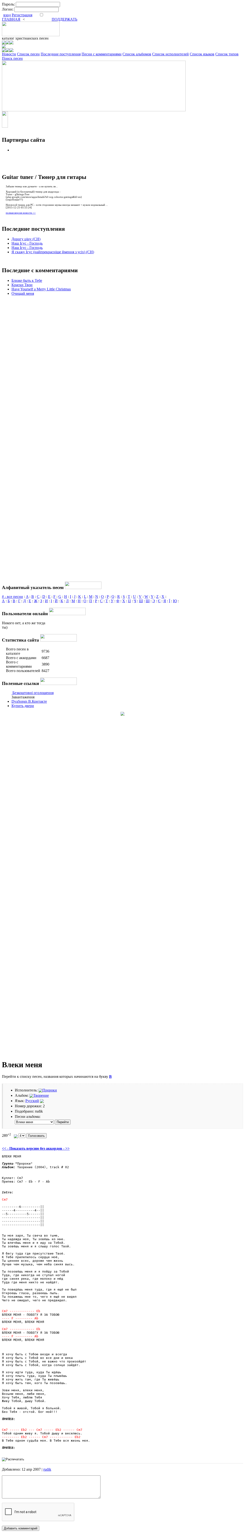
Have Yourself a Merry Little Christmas (41, 289)
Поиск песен (12, 58)
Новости (9, 54)
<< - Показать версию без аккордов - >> (36, 1148)
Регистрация (22, 15)
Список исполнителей (170, 54)
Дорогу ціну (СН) (25, 239)
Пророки (49, 1090)
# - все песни (12, 597)
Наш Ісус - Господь (27, 243)
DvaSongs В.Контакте (29, 701)
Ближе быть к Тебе (26, 280)
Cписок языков (202, 54)
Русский (32, 1101)
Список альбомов (136, 54)
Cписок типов (227, 54)
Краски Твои (22, 285)
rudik (47, 1469)
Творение (41, 1095)
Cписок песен (28, 54)
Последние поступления (61, 54)
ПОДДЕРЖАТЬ (64, 19)
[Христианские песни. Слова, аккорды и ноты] (31, 35)
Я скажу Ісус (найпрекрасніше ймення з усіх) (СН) (52, 252)
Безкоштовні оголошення (33, 693)
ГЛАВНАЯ (11, 19)
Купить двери (22, 706)
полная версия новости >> (21, 213)
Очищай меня (22, 293)
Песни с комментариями (102, 54)
